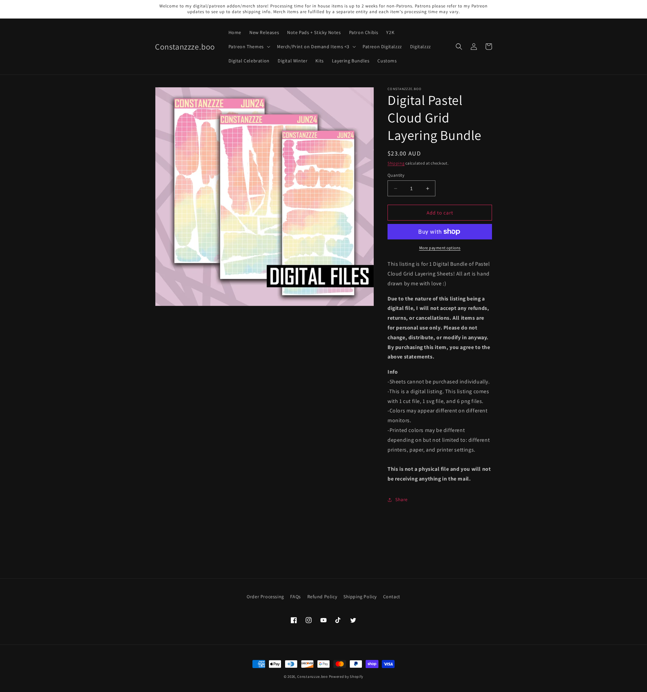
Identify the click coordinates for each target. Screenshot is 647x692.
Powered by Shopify (346, 676)
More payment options (440, 247)
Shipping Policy (360, 597)
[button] (248, 46)
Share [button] (401, 499)
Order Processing (265, 597)
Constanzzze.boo (312, 676)
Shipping (396, 163)
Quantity (396, 175)
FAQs (295, 597)
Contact (391, 597)
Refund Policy (322, 597)
